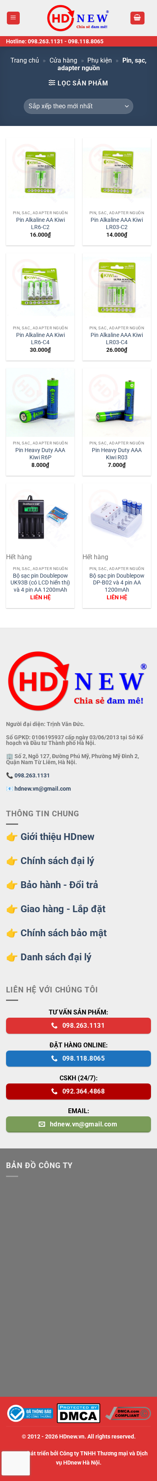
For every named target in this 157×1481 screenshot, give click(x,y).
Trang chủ (24, 60)
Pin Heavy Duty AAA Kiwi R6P (40, 454)
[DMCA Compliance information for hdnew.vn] (128, 1413)
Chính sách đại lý (57, 860)
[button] (13, 18)
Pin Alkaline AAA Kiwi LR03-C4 (117, 338)
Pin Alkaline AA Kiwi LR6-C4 (40, 338)
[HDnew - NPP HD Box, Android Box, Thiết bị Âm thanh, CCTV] (78, 18)
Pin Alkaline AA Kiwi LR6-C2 (40, 223)
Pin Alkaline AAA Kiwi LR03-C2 (117, 223)
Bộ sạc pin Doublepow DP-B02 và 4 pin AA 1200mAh (117, 582)
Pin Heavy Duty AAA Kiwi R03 (117, 454)
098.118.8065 (85, 41)
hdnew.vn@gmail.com (42, 788)
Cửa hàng (63, 60)
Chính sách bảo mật (64, 933)
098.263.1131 (45, 41)
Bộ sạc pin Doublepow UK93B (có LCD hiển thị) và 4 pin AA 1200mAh (40, 582)
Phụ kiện (99, 60)
